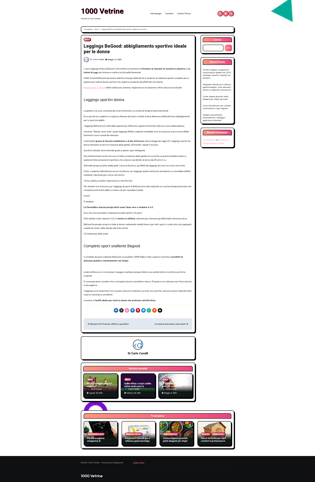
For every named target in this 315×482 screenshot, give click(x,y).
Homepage (155, 13)
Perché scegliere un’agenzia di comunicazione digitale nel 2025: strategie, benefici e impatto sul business (217, 74)
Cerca (217, 39)
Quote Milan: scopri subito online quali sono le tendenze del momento (137, 386)
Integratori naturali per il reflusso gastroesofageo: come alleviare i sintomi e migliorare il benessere (217, 87)
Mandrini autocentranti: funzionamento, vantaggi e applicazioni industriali (214, 118)
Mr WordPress (209, 140)
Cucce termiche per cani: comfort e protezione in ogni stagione (217, 107)
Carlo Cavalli (98, 59)
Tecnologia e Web (96, 434)
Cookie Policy (184, 13)
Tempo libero (218, 434)
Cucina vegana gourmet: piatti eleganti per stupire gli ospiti (215, 98)
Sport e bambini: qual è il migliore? (99, 385)
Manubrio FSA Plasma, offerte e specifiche (109, 324)
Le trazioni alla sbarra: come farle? (170, 324)
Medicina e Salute (133, 434)
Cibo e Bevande (170, 434)
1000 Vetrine (102, 11)
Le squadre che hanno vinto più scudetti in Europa (173, 386)
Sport (87, 39)
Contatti (169, 13)
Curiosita (206, 434)
